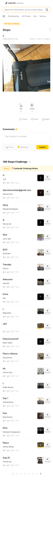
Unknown (24, 147)
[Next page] (40, 473)
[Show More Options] (4, 16)
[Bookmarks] (29, 161)
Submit (42, 147)
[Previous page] (13, 473)
